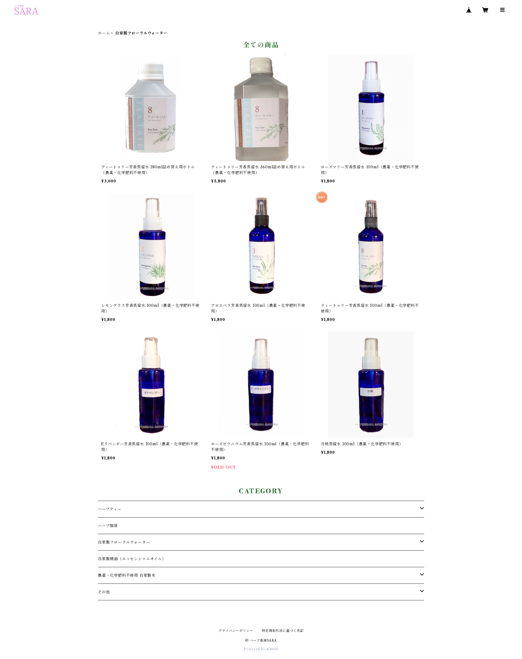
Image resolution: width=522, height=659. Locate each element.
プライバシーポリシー (235, 631)
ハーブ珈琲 (108, 525)
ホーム (104, 33)
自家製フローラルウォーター (124, 542)
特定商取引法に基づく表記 (283, 631)
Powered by (255, 649)
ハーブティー (110, 509)
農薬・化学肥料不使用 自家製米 (127, 575)
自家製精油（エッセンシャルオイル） (132, 558)
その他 (104, 591)
